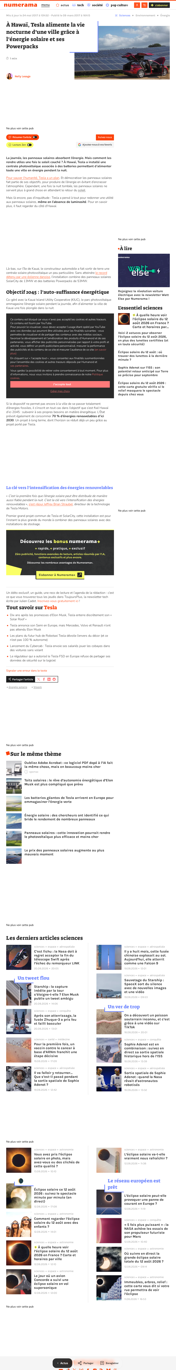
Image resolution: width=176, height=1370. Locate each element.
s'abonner (161, 5)
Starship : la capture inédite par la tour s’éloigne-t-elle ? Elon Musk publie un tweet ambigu (56, 992)
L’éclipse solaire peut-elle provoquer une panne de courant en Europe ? (145, 1200)
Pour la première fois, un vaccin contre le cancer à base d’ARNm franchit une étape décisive (55, 1050)
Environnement (145, 15)
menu (45, 5)
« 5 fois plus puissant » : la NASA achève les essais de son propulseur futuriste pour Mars (146, 1231)
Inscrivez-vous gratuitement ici (57, 601)
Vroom (38, 687)
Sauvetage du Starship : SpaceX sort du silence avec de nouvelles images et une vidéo (145, 986)
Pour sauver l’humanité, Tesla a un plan (32, 178)
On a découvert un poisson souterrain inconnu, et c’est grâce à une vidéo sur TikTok (147, 1021)
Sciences (124, 15)
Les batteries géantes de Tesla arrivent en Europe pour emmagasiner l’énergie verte (69, 800)
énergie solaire (18, 687)
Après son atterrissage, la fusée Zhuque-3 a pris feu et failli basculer (55, 1019)
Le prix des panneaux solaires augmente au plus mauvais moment (64, 852)
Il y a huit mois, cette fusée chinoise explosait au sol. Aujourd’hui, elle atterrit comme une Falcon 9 (146, 957)
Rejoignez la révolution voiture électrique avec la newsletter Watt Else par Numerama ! (143, 295)
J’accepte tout (62, 384)
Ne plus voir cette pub (20, 128)
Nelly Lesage (22, 76)
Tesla (50, 607)
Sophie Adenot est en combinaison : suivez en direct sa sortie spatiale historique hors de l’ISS (144, 1050)
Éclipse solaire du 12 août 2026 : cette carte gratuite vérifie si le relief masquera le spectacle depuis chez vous (142, 388)
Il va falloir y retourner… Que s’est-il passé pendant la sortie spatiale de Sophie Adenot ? (56, 1079)
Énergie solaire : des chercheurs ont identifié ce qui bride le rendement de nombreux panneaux (66, 817)
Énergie (165, 15)
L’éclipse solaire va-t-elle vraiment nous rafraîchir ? (145, 1156)
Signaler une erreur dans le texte (26, 671)
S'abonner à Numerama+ (57, 575)
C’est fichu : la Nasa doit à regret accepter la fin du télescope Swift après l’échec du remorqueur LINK (56, 957)
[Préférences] (144, 5)
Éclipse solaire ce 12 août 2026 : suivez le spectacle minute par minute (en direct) (55, 1195)
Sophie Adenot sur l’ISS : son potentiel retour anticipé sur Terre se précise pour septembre (143, 371)
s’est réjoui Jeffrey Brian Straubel (51, 504)
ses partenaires (19, 366)
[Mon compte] (137, 5)
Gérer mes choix (60, 391)
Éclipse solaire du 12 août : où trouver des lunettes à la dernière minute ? (142, 356)
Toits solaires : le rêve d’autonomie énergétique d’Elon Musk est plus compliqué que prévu (68, 782)
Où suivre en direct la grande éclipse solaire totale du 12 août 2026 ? (143, 1257)
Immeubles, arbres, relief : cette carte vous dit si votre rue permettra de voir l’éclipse (146, 1288)
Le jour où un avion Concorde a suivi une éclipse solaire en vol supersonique (51, 1282)
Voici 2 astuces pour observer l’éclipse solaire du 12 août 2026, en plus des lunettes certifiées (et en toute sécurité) (143, 338)
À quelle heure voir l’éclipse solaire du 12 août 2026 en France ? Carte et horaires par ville (151, 321)
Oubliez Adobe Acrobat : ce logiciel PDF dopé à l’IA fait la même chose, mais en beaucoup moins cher (68, 765)
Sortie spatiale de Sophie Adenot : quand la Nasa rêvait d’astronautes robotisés (145, 1079)
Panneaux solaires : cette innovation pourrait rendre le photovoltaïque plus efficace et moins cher (67, 835)
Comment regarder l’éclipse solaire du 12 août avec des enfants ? (57, 1223)
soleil (81, 190)
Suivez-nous (105, 137)
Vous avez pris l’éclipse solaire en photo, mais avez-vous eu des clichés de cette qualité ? (57, 1160)
